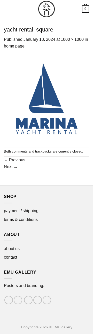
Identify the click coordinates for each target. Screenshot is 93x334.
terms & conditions (21, 219)
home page (14, 46)
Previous (14, 160)
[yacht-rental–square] (46, 98)
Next (11, 166)
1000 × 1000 (72, 39)
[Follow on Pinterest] (47, 300)
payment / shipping (21, 211)
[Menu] (7, 9)
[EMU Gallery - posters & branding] (46, 9)
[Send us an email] (37, 300)
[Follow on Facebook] (8, 300)
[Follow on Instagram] (18, 300)
